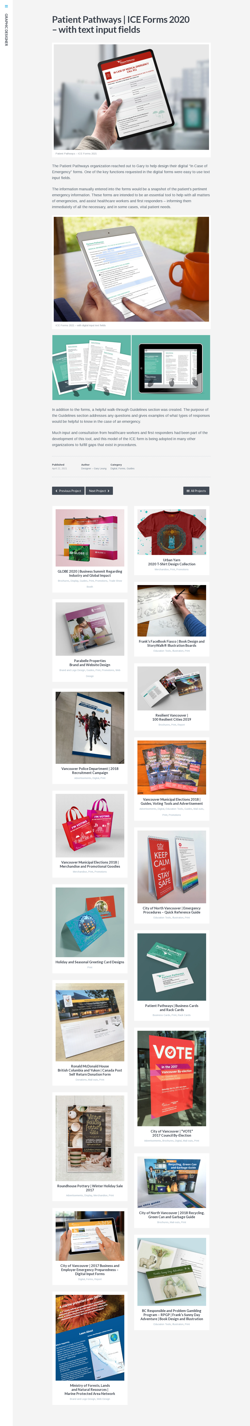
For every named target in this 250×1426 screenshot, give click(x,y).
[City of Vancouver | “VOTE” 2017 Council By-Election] (171, 1078)
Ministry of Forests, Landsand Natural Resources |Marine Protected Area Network (90, 1389)
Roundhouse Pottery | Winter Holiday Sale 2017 (90, 1188)
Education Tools (162, 650)
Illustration (178, 650)
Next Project (97, 491)
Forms (122, 468)
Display (74, 580)
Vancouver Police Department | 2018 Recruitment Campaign (90, 771)
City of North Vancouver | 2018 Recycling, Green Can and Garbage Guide (171, 1215)
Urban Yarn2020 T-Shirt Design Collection (171, 562)
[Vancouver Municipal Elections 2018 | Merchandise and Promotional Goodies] (90, 825)
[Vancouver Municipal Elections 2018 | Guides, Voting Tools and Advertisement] (171, 768)
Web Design (103, 1399)
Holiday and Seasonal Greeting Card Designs (90, 962)
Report (181, 724)
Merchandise (162, 569)
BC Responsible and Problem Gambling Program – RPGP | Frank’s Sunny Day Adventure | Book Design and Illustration (171, 1315)
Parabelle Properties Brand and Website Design (90, 663)
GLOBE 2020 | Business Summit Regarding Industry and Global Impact (90, 573)
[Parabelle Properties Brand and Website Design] (90, 629)
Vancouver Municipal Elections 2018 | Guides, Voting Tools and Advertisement (172, 801)
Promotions (101, 580)
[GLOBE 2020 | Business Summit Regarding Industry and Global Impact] (90, 537)
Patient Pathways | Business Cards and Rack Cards (171, 1008)
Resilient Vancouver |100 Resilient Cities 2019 (171, 717)
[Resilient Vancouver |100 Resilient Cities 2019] (171, 688)
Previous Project (70, 491)
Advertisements (82, 778)
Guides (131, 468)
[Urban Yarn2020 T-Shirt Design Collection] (171, 532)
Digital (114, 468)
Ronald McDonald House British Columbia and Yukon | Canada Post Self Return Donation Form (90, 1070)
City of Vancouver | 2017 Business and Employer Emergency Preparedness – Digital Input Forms (89, 1270)
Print (91, 580)
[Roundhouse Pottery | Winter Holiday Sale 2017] (90, 1138)
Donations (81, 1079)
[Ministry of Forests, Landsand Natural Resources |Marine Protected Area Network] (90, 1338)
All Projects (198, 491)
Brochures (63, 580)
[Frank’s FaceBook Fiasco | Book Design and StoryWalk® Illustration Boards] (171, 611)
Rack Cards (184, 1015)
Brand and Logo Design (72, 670)
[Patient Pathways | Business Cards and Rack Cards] (171, 967)
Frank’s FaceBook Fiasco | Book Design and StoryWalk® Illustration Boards (172, 643)
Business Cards (161, 1015)
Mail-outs (198, 808)
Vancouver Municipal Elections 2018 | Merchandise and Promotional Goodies (90, 864)
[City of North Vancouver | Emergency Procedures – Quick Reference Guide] (171, 867)
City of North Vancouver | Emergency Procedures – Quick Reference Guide (172, 910)
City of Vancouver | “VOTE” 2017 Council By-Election (172, 1133)
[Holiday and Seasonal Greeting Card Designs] (90, 922)
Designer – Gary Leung (93, 468)
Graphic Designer (6, 30)
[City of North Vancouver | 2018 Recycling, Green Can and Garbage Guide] (171, 1182)
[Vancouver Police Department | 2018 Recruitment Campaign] (90, 728)
